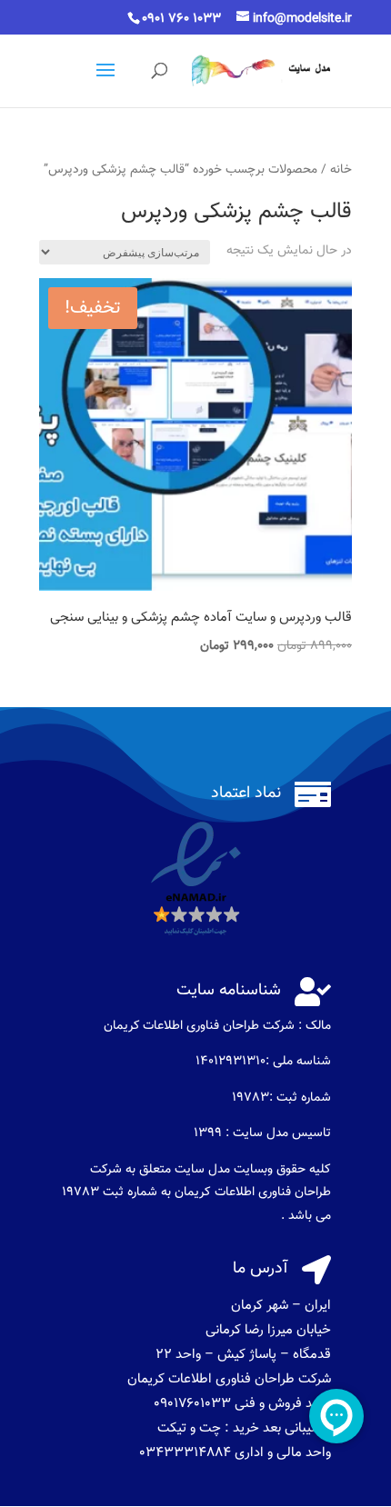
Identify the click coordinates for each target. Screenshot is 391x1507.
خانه (341, 169)
